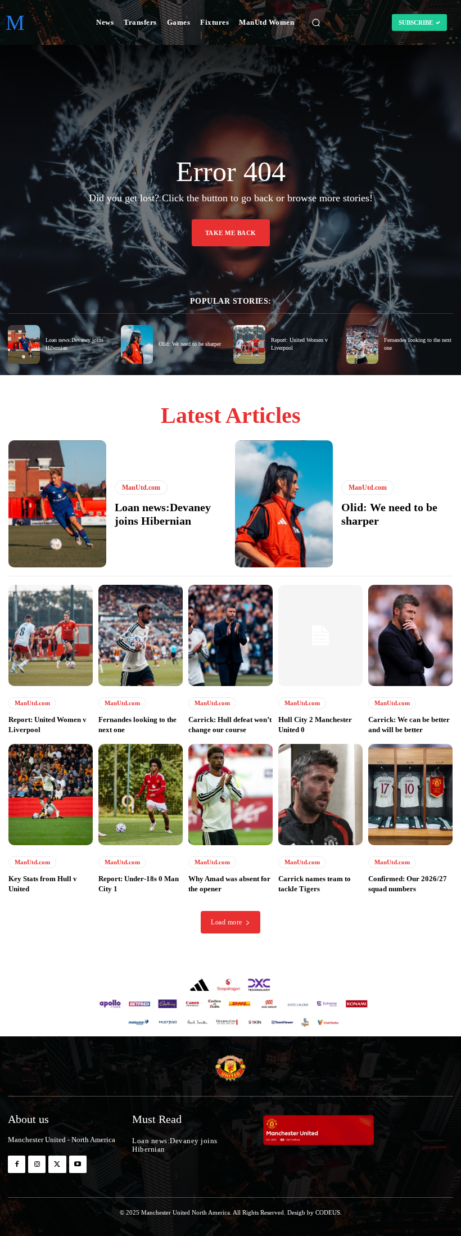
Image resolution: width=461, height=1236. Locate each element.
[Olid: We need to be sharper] (137, 344)
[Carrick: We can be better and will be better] (410, 635)
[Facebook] (16, 1164)
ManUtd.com (141, 487)
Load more (226, 922)
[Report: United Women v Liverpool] (249, 344)
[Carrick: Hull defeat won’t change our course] (230, 635)
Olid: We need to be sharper (190, 344)
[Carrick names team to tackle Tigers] (320, 794)
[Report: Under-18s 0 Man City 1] (140, 794)
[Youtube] (78, 1164)
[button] (316, 22)
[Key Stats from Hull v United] (50, 794)
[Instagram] (37, 1164)
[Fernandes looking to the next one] (362, 344)
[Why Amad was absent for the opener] (230, 794)
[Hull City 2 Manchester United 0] (320, 635)
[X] (57, 1164)
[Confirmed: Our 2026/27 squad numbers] (410, 794)
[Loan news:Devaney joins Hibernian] (24, 344)
